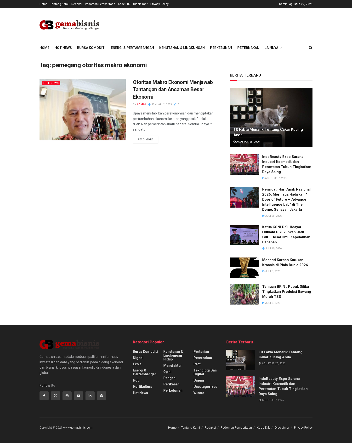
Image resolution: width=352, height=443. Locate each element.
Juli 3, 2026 (272, 303)
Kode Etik (124, 4)
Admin (141, 104)
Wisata (198, 393)
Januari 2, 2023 (161, 104)
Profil (197, 364)
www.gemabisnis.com (77, 427)
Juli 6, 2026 (272, 271)
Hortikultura (142, 387)
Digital (138, 358)
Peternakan (248, 48)
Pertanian (201, 351)
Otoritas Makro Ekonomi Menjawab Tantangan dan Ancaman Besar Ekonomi (173, 89)
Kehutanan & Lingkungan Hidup (173, 355)
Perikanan (171, 384)
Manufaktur (172, 365)
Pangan (169, 378)
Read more (145, 139)
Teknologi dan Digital (205, 372)
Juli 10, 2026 (273, 248)
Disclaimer (140, 4)
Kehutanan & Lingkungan (182, 48)
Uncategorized (205, 387)
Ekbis (137, 364)
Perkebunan (221, 48)
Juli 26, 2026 (273, 215)
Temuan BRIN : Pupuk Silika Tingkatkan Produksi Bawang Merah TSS (286, 291)
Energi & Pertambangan (132, 48)
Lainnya (271, 48)
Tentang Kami (59, 4)
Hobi (136, 380)
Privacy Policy (159, 4)
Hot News (63, 48)
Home (43, 4)
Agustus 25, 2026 (248, 141)
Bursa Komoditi (91, 48)
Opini (167, 372)
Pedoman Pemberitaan (100, 4)
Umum (198, 380)
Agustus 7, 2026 (275, 178)
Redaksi (76, 4)
